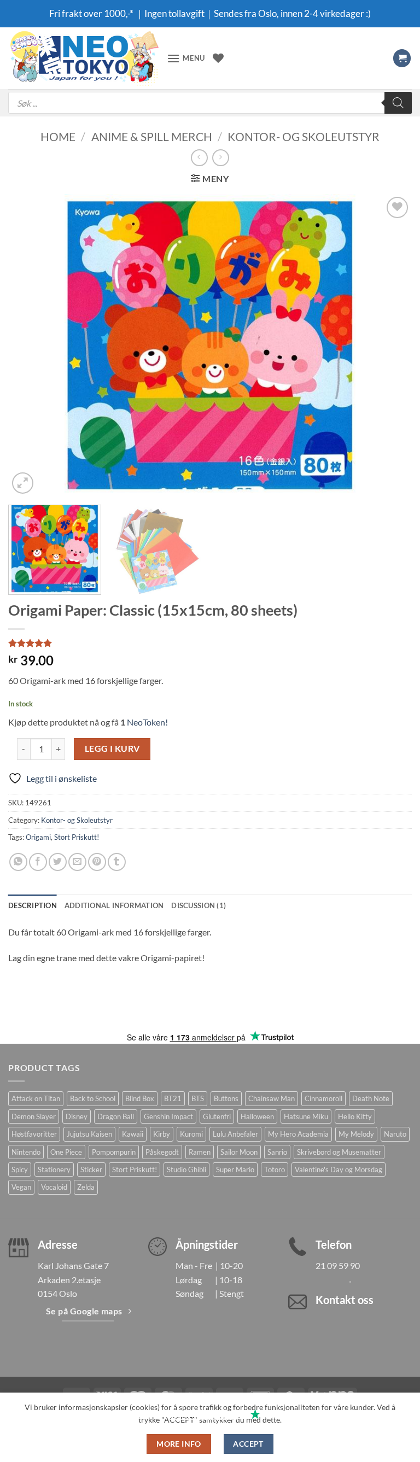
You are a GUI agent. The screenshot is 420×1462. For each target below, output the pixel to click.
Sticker (91, 1169)
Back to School (92, 1098)
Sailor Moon (239, 1152)
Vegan (21, 1187)
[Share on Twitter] (58, 862)
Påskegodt (162, 1152)
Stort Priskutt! (76, 837)
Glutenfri (217, 1116)
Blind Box (139, 1098)
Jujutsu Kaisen (89, 1134)
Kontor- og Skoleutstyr (304, 136)
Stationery (54, 1169)
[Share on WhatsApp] (18, 862)
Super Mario (235, 1169)
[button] (186, 58)
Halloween (257, 1116)
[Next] (390, 345)
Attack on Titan (35, 1098)
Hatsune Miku (306, 1116)
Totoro (274, 1169)
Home (57, 136)
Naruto (395, 1134)
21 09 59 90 (338, 1265)
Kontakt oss (345, 1299)
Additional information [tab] (114, 905)
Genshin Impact (168, 1116)
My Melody (356, 1134)
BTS (197, 1098)
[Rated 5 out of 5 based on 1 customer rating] (210, 643)
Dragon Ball (115, 1116)
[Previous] (30, 345)
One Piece (66, 1152)
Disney (77, 1116)
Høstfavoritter (34, 1134)
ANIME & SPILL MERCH (151, 136)
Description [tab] (32, 905)
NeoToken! (146, 722)
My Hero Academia (298, 1134)
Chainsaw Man (271, 1098)
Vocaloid (54, 1187)
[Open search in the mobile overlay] (210, 103)
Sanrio (277, 1152)
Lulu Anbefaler (235, 1134)
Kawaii (132, 1134)
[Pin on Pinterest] (97, 862)
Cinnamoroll (323, 1098)
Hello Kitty (355, 1116)
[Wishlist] (218, 58)
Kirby (161, 1134)
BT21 (173, 1098)
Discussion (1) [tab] (198, 905)
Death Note (370, 1098)
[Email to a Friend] (77, 862)
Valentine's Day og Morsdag (338, 1169)
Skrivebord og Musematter (339, 1152)
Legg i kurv (112, 748)
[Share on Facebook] (38, 862)
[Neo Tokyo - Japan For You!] (83, 58)
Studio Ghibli (186, 1169)
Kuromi (191, 1134)
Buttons (226, 1098)
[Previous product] (220, 157)
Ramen (200, 1152)
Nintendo (25, 1152)
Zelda (86, 1187)
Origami (38, 837)
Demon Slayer (33, 1116)
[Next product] (199, 157)
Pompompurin (114, 1152)
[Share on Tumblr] (117, 862)
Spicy (19, 1169)
